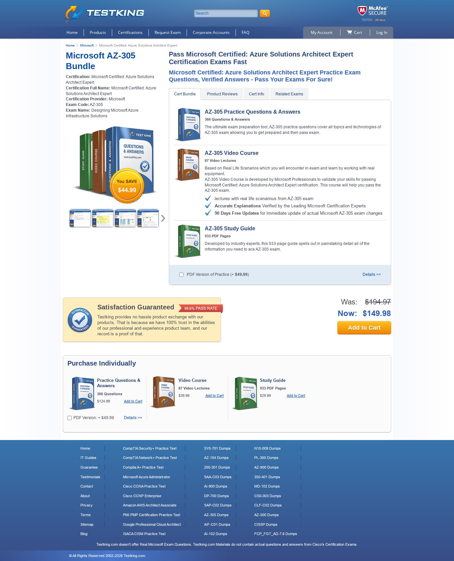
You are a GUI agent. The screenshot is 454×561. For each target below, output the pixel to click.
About (85, 496)
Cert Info (256, 94)
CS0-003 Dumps (267, 496)
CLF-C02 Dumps (268, 505)
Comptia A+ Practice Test (143, 467)
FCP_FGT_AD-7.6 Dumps (275, 534)
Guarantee (89, 467)
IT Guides (88, 458)
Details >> (372, 274)
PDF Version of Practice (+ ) (218, 274)
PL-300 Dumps (266, 458)
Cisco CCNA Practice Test (144, 486)
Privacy (86, 505)
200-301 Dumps (217, 467)
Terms (85, 515)
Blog (83, 534)
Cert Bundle (185, 94)
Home (72, 32)
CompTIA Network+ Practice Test (150, 458)
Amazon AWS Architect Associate (149, 505)
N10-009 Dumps (267, 448)
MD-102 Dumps (267, 486)
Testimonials (90, 477)
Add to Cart (364, 327)
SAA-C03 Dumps (218, 477)
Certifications (130, 32)
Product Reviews (222, 94)
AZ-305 (96, 104)
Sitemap (86, 524)
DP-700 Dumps (216, 496)
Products (98, 32)
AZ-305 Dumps (216, 515)
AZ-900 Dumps (266, 467)
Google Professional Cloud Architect (152, 524)
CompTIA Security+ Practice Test (149, 448)
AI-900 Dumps (215, 486)
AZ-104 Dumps (216, 458)
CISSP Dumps (266, 524)
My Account (321, 32)
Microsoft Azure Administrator (146, 477)
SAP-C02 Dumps (218, 505)
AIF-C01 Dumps (217, 524)
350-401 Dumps (267, 477)
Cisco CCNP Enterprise (142, 496)
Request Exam (168, 32)
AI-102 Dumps (215, 534)
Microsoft (87, 45)
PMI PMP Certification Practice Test (151, 515)
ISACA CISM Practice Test (144, 534)
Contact (86, 486)
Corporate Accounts (211, 32)
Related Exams (289, 94)
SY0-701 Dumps (217, 448)
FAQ (245, 32)
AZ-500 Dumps (266, 515)
